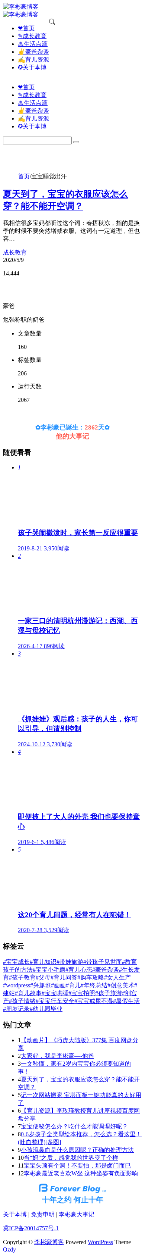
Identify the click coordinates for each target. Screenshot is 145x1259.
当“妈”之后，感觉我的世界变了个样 (71, 1158)
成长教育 (15, 252)
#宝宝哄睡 (55, 993)
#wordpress (16, 985)
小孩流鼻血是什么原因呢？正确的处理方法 (77, 1150)
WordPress (100, 1242)
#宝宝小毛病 (49, 969)
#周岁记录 (16, 1009)
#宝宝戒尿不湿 (93, 1001)
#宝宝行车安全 (55, 1001)
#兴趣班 (40, 985)
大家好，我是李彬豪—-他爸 (57, 1056)
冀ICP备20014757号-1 (31, 1228)
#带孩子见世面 (102, 962)
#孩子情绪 (22, 1001)
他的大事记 (72, 436)
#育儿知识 (43, 962)
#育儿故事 (28, 993)
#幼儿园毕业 (46, 1009)
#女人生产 (117, 977)
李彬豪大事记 (76, 1214)
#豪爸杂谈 (105, 969)
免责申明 (43, 1214)
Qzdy (9, 1249)
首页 (24, 176)
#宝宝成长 (16, 962)
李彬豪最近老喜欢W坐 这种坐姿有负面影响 (81, 1173)
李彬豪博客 (49, 1242)
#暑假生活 (126, 1001)
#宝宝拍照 (81, 993)
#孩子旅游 (108, 993)
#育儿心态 (78, 969)
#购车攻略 (90, 977)
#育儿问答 (64, 977)
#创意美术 (120, 985)
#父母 (43, 977)
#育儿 (73, 985)
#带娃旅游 (70, 962)
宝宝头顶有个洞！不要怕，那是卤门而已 (77, 1165)
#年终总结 (94, 985)
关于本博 (15, 1214)
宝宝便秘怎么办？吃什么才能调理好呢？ (74, 1126)
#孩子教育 (22, 977)
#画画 (58, 985)
